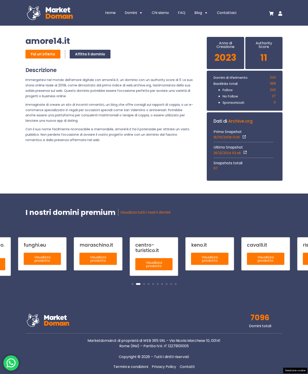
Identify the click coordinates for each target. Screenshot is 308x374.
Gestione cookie (295, 370)
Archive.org (240, 121)
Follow (228, 90)
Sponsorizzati (233, 102)
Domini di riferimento (231, 77)
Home (110, 12)
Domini (131, 12)
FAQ (181, 12)
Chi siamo (160, 12)
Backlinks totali (226, 83)
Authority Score (264, 45)
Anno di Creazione (225, 45)
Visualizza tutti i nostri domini (145, 212)
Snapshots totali (228, 163)
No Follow (230, 96)
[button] (132, 284)
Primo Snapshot (228, 132)
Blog (198, 12)
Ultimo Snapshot (228, 147)
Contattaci (226, 12)
